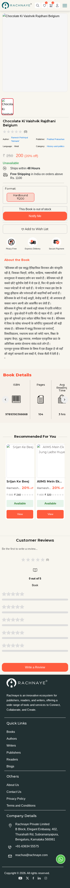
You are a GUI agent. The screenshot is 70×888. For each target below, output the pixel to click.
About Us (13, 785)
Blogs (10, 766)
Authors (12, 738)
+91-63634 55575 (27, 846)
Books (11, 731)
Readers (12, 759)
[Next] (64, 399)
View (18, 514)
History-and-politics (55, 146)
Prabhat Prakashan (55, 139)
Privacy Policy (16, 798)
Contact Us (14, 791)
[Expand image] (35, 53)
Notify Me (35, 216)
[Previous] (5, 399)
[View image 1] (7, 106)
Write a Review (35, 667)
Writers (11, 745)
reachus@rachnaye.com (31, 855)
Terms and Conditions (21, 805)
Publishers (14, 752)
